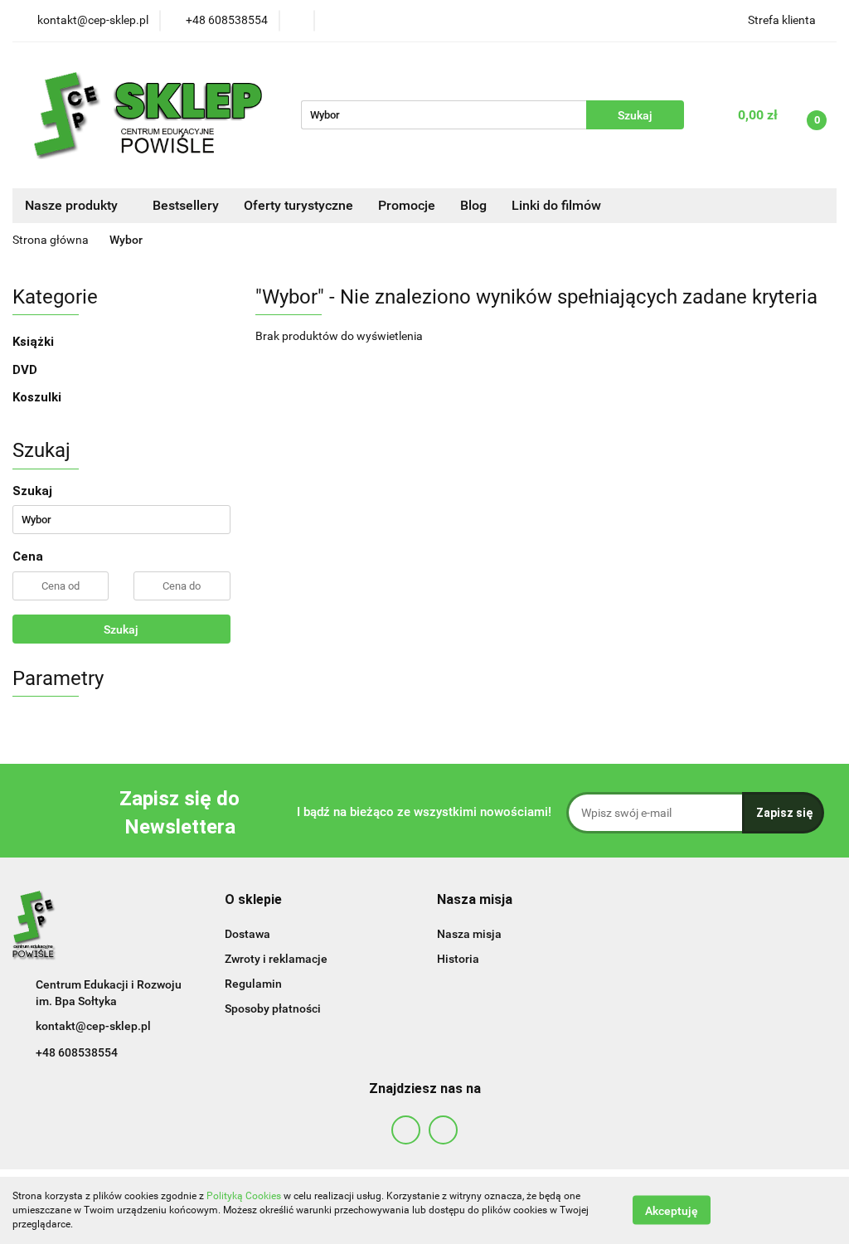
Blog (473, 205)
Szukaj (121, 629)
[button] (253, 900)
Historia (458, 958)
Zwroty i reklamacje (276, 958)
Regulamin (253, 983)
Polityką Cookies (243, 1196)
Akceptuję (671, 1210)
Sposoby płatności (273, 1008)
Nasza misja (469, 933)
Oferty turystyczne (298, 205)
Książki (33, 341)
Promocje (406, 205)
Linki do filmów (556, 205)
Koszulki (36, 397)
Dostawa (247, 933)
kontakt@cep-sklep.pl (93, 1026)
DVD (24, 369)
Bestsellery (186, 205)
